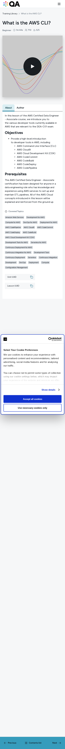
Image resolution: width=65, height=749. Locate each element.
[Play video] (32, 66)
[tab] (8, 108)
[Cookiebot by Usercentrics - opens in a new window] (48, 339)
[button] (59, 4)
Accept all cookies (32, 399)
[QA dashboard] (11, 4)
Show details (48, 389)
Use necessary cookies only (32, 408)
